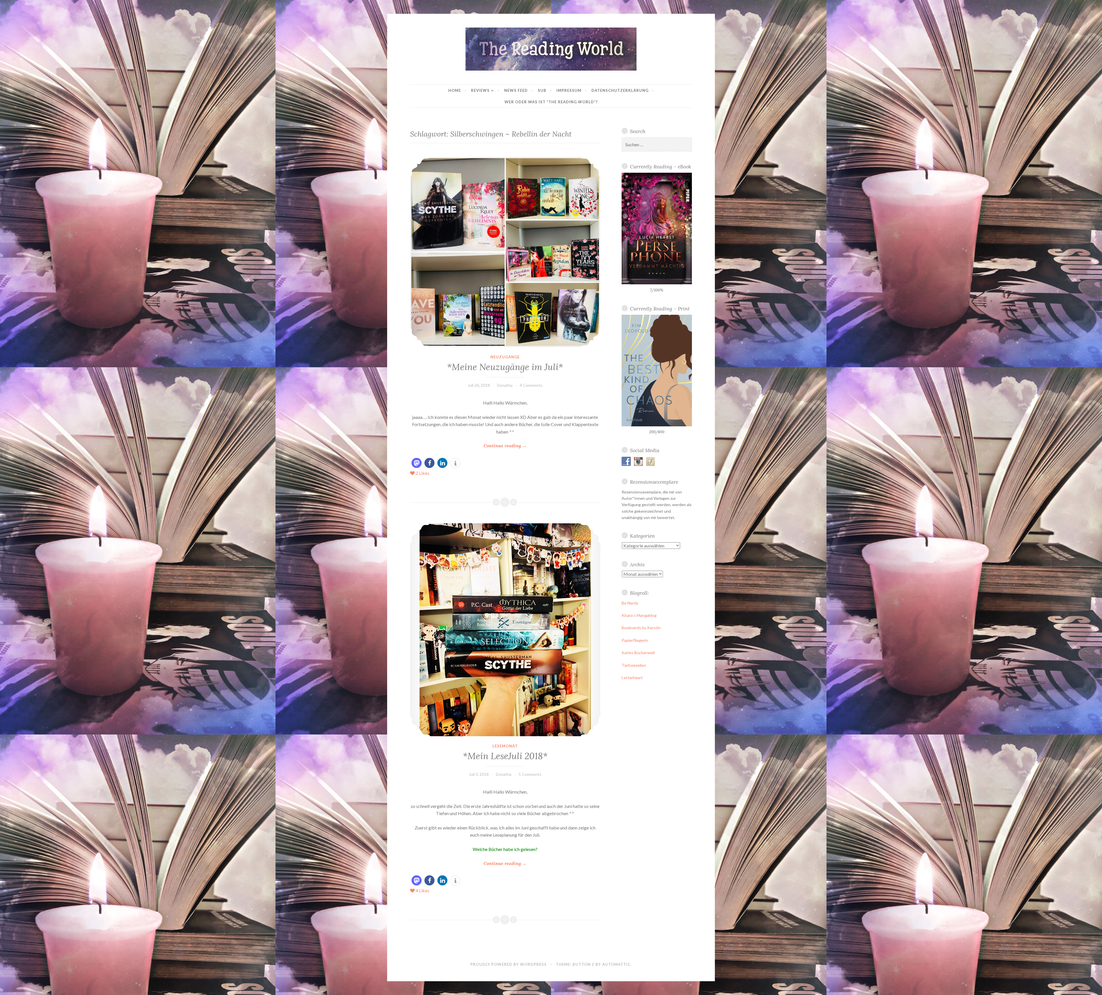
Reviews (480, 90)
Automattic (616, 964)
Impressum (568, 90)
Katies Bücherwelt (638, 652)
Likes (422, 473)
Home (454, 90)
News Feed (516, 90)
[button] (417, 463)
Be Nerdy (630, 603)
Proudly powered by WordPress (508, 964)
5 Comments (530, 774)
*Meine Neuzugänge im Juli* (505, 367)
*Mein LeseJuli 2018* (505, 756)
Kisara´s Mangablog (639, 615)
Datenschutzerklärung (620, 90)
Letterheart (632, 677)
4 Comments (531, 385)
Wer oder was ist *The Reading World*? (551, 102)
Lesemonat (505, 746)
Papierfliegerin (635, 640)
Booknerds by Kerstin (641, 627)
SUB (542, 90)
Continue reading (505, 446)
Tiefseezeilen (634, 665)
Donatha (505, 385)
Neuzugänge (505, 357)
